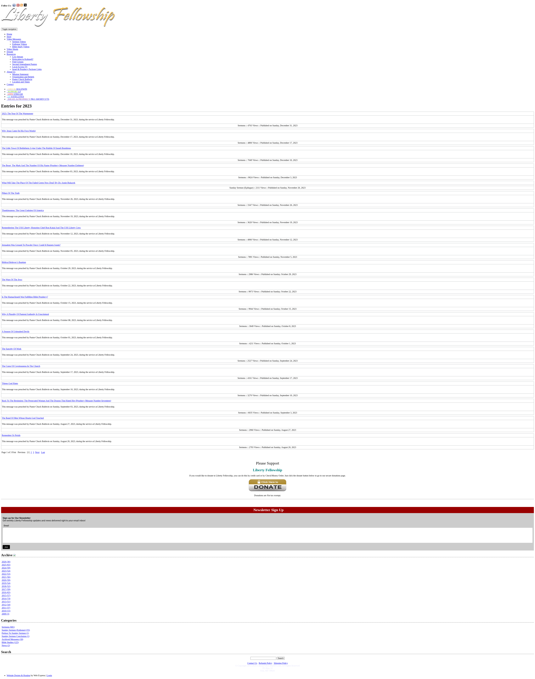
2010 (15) (6, 611)
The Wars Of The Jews (12, 279)
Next (37, 452)
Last (43, 452)
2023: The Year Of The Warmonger (17, 113)
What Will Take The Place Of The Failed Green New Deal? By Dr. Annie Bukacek (38, 183)
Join (6, 547)
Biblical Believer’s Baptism (14, 262)
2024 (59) (6, 568)
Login (49, 675)
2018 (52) (6, 586)
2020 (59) (6, 580)
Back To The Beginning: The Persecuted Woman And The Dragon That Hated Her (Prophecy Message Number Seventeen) (56, 401)
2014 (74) (6, 598)
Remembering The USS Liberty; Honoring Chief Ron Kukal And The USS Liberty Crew (41, 227)
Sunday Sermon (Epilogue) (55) (16, 630)
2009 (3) (5, 614)
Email (6, 525)
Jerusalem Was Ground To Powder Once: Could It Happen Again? (31, 245)
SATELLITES (16, 96)
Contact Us (252, 663)
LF (14, 91)
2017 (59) (6, 589)
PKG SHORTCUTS (28, 99)
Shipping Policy (281, 663)
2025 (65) (6, 565)
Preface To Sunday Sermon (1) (15, 633)
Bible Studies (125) (10, 642)
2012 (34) (6, 605)
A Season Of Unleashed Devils (15, 331)
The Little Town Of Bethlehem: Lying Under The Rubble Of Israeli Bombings (36, 148)
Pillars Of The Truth (11, 193)
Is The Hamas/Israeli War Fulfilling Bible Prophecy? (25, 297)
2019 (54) (6, 583)
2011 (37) (6, 608)
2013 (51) (6, 601)
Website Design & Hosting (18, 675)
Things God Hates (10, 383)
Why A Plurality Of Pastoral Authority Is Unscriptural (25, 314)
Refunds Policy (265, 663)
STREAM (15, 94)
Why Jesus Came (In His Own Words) (19, 131)
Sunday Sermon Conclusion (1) (15, 636)
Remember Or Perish (11, 435)
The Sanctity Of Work (11, 349)
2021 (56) (6, 577)
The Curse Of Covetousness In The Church (21, 366)
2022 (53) (6, 574)
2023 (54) (6, 571)
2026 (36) (6, 562)
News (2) (6, 645)
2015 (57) (6, 595)
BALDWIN (17, 89)
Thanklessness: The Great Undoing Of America (23, 210)
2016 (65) (6, 592)
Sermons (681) (8, 627)
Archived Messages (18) (12, 639)
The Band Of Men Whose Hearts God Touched (23, 418)
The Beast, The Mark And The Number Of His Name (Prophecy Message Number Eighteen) (43, 165)
